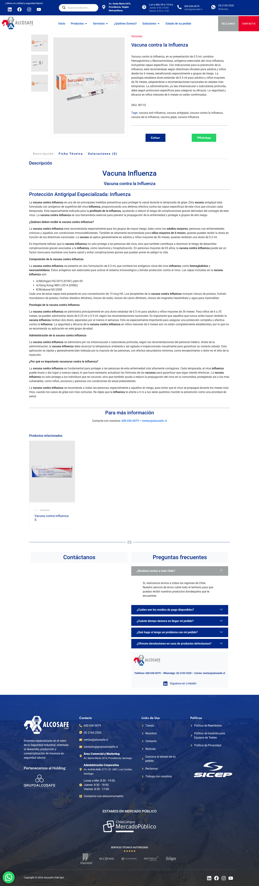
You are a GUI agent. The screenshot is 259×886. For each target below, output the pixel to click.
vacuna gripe (169, 117)
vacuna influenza (188, 117)
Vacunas (136, 36)
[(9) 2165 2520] (213, 7)
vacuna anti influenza (152, 112)
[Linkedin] (9, 9)
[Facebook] (19, 9)
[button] (179, 571)
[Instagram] (29, 9)
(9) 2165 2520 (226, 5)
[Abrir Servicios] (107, 24)
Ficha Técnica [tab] (71, 153)
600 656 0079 (191, 6)
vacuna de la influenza (145, 117)
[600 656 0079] (179, 7)
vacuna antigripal (178, 112)
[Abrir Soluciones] (158, 24)
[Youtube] (38, 9)
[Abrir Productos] (86, 24)
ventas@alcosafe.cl (154, 420)
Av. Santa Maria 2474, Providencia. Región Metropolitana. (120, 7)
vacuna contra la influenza (206, 112)
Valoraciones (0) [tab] (102, 153)
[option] (39, 43)
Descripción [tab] (43, 153)
